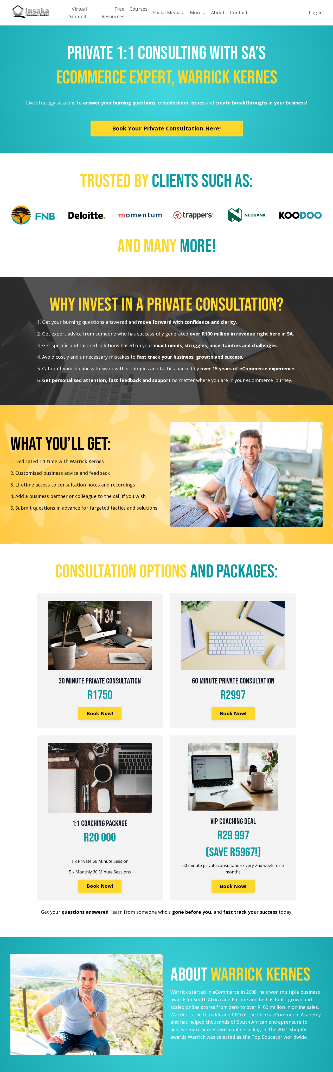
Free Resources (112, 12)
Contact (239, 12)
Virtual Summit (78, 12)
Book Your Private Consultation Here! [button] (166, 128)
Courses (139, 9)
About (218, 12)
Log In (316, 12)
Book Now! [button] (100, 713)
